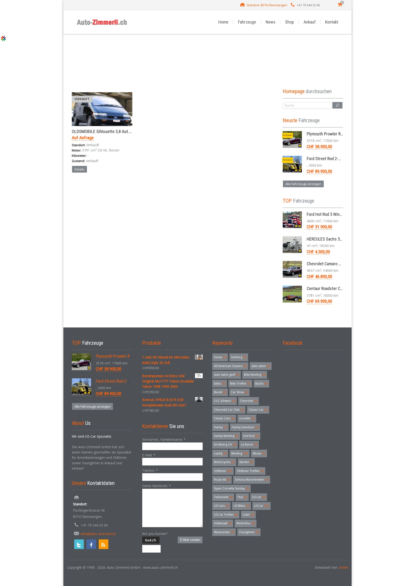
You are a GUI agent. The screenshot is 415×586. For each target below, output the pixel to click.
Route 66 (222, 479)
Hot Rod (251, 436)
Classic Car (258, 410)
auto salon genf (226, 375)
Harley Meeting (226, 436)
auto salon (260, 366)
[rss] (103, 544)
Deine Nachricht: (156, 485)
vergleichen (85, 186)
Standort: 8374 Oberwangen (266, 5)
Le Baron (249, 444)
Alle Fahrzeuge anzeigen (303, 184)
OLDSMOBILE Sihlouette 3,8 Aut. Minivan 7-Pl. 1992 (117, 131)
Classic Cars (224, 418)
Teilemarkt (223, 497)
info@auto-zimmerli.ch (98, 534)
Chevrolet (248, 401)
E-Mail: (148, 455)
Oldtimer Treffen (250, 471)
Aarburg (238, 357)
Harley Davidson (245, 427)
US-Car (258, 497)
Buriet (220, 392)
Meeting (239, 453)
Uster (248, 515)
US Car (261, 506)
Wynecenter (224, 532)
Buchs (261, 383)
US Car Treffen (226, 515)
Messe (259, 453)
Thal (242, 497)
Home (223, 21)
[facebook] (91, 544)
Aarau (220, 357)
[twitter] (79, 544)
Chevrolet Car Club (229, 410)
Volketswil (223, 523)
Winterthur (245, 523)
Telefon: (150, 470)
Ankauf (310, 21)
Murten (246, 462)
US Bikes (241, 506)
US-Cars (221, 506)
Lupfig (220, 453)
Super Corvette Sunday (231, 488)
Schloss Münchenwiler (252, 479)
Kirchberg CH (225, 444)
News (270, 21)
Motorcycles (224, 462)
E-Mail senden (190, 540)
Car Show (239, 392)
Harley (220, 427)
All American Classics (230, 366)
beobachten (111, 186)
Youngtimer (249, 532)
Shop (289, 21)
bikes (219, 383)
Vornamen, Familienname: (164, 439)
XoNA (343, 567)
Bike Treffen (240, 383)
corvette (247, 418)
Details (79, 169)
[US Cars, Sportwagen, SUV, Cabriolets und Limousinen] (102, 22)
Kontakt (331, 21)
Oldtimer (223, 471)
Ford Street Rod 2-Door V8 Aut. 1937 (338, 158)
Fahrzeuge (247, 21)
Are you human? (154, 533)
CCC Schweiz (224, 401)
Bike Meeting (254, 375)
